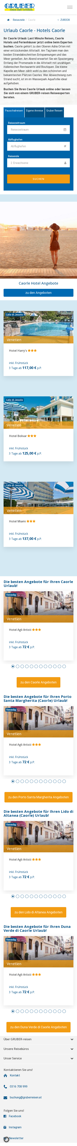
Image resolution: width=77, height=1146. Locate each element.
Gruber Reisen (54, 110)
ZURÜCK (65, 19)
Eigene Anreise (34, 110)
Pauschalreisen (14, 110)
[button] (38, 293)
